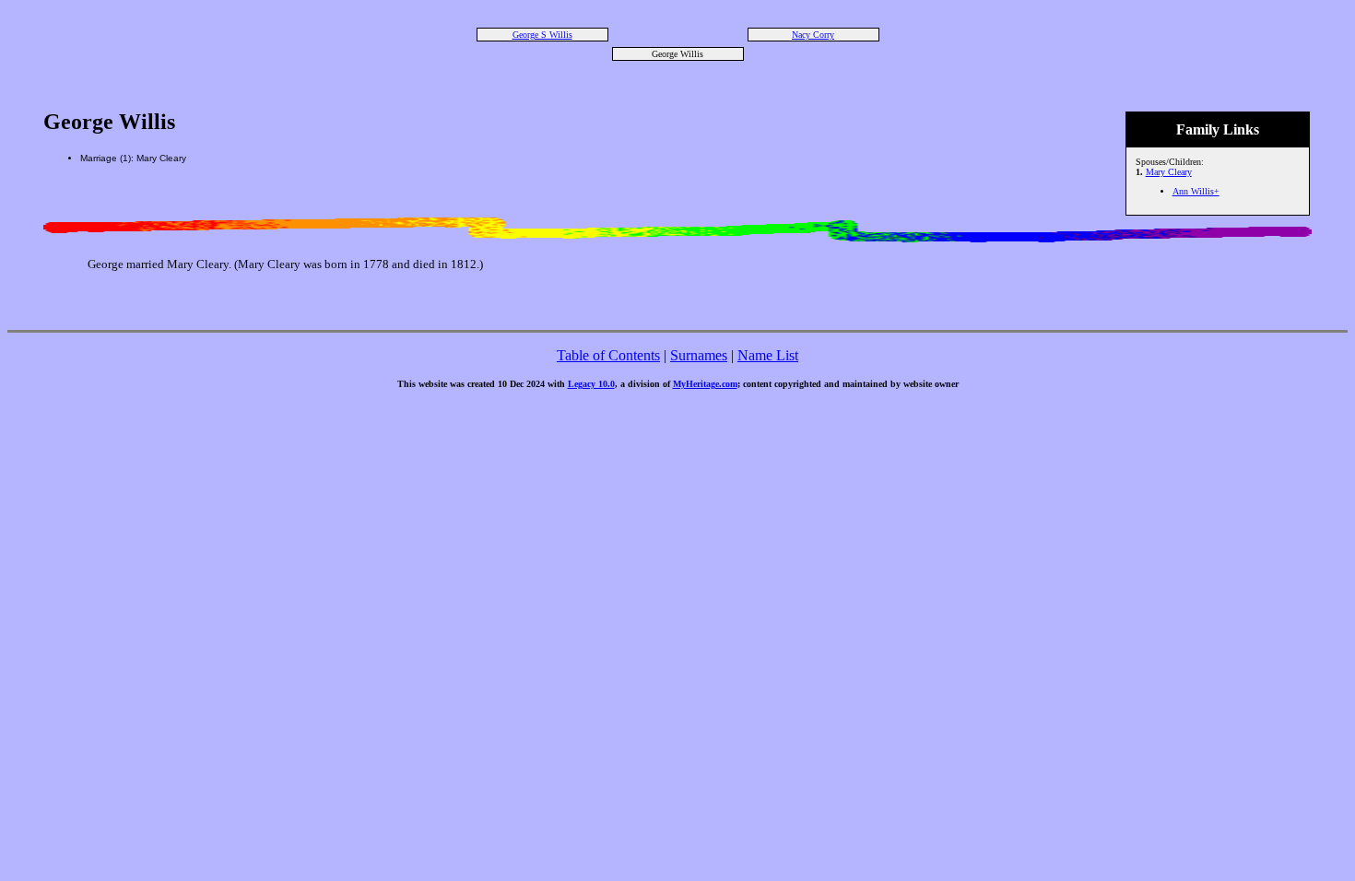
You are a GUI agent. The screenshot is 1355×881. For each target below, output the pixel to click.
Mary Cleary (1169, 172)
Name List (767, 355)
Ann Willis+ (1196, 191)
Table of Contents (608, 355)
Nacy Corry (813, 34)
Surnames (698, 355)
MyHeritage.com (705, 384)
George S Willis (542, 34)
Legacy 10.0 (591, 384)
